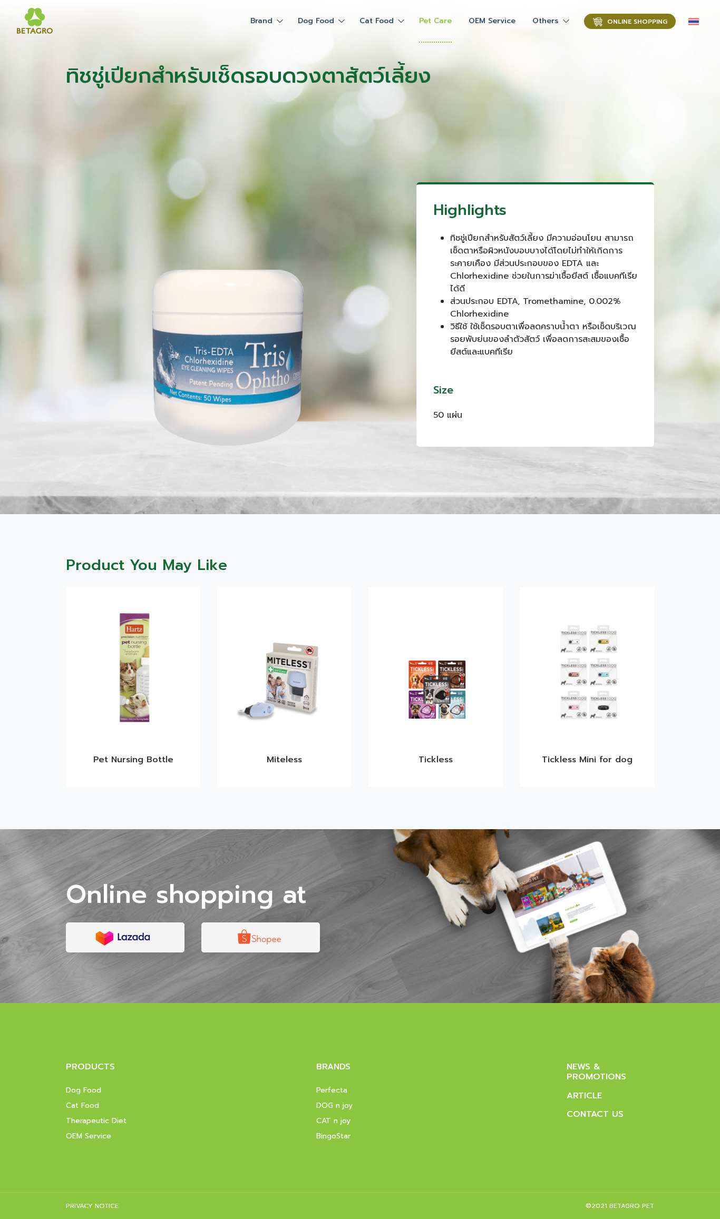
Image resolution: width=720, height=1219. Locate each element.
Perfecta (331, 1090)
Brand (261, 20)
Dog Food (316, 20)
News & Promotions (596, 1071)
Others (545, 20)
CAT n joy (333, 1120)
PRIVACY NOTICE (92, 1206)
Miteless (284, 759)
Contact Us (595, 1114)
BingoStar (333, 1136)
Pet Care (435, 20)
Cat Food (376, 20)
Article (584, 1095)
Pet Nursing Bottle (133, 759)
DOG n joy (334, 1105)
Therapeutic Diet (96, 1120)
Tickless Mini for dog (587, 759)
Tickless (436, 759)
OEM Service (492, 20)
